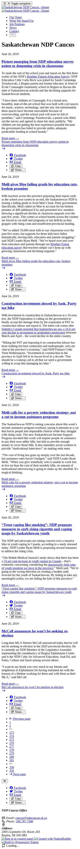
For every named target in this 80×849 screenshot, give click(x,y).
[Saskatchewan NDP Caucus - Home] (25, 9)
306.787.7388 (24, 821)
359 (11, 770)
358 (11, 767)
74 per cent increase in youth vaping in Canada (32, 561)
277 (11, 746)
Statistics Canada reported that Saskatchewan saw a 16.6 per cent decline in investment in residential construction (38, 330)
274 (11, 736)
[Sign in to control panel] (18, 838)
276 (11, 743)
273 (11, 732)
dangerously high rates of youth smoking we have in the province (39, 566)
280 (11, 756)
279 (11, 753)
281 (11, 760)
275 (11, 739)
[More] (12, 35)
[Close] (5, 781)
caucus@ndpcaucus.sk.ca (31, 818)
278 (11, 750)
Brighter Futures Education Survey (48, 76)
